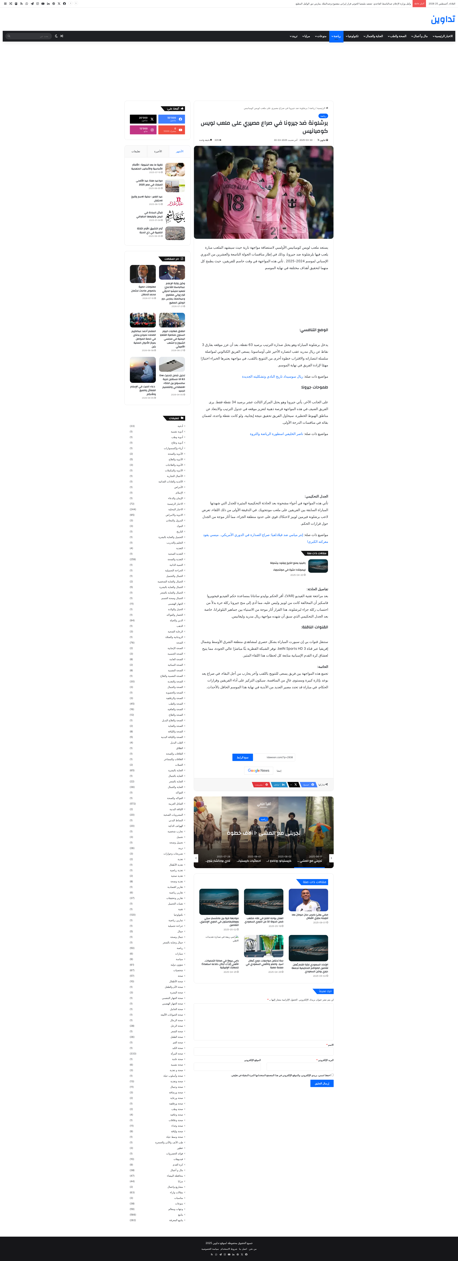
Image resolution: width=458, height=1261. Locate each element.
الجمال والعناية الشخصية (170, 581)
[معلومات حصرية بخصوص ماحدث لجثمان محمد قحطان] (143, 274)
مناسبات (178, 1198)
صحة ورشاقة (176, 1092)
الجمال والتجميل (174, 576)
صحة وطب (177, 1109)
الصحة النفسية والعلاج (171, 675)
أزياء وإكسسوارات (173, 448)
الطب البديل (176, 742)
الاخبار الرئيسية (444, 36)
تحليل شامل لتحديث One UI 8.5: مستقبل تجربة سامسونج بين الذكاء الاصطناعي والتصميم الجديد (172, 383)
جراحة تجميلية (175, 925)
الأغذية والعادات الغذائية (171, 481)
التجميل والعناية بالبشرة (171, 537)
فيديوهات (178, 1159)
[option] (264, 832)
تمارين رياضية (176, 920)
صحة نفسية (177, 1064)
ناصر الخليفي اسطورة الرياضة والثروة (276, 434)
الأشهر (179, 151)
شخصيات (178, 970)
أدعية (180, 426)
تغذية (180, 859)
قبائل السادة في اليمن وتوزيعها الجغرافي (149, 214)
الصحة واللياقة (175, 731)
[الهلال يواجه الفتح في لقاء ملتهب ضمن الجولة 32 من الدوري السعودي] (263, 902)
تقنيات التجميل (175, 903)
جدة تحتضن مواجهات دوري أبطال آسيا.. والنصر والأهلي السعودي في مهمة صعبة (264, 964)
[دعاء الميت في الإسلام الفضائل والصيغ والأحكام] (143, 370)
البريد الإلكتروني (325, 1060)
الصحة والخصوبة (174, 692)
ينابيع (180, 1214)
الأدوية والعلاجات (174, 464)
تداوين (322, 140)
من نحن (253, 1248)
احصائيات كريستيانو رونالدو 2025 (263, 833)
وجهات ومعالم (175, 1209)
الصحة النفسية (175, 670)
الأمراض (178, 487)
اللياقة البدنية (176, 809)
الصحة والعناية (175, 725)
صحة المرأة (177, 1053)
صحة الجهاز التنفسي (172, 998)
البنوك (180, 526)
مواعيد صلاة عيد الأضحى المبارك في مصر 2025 (149, 182)
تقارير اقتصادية (175, 887)
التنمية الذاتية (176, 564)
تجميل (180, 837)
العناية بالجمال (175, 775)
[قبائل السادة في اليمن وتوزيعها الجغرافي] (175, 217)
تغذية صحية (177, 875)
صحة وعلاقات (176, 1120)
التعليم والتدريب (175, 542)
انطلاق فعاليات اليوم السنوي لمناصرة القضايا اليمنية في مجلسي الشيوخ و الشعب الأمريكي (172, 339)
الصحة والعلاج (176, 714)
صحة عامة (177, 1059)
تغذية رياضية (176, 870)
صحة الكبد (177, 1048)
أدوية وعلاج (177, 442)
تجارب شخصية (175, 831)
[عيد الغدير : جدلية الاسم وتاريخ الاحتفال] (175, 201)
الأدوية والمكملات (174, 470)
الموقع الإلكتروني (252, 1060)
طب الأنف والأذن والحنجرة (169, 1142)
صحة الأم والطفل (174, 986)
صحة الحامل (176, 1009)
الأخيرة (158, 151)
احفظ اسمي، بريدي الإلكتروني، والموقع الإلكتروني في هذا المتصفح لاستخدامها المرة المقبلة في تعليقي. (281, 1075)
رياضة (337, 36)
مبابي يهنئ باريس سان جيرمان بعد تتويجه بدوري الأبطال (310, 916)
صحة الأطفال (176, 981)
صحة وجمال (176, 1086)
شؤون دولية (177, 964)
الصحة (179, 642)
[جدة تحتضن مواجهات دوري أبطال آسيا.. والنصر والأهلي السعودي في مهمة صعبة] (263, 946)
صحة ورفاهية (176, 1103)
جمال (180, 931)
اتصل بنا (243, 1248)
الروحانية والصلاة (174, 637)
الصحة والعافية (175, 709)
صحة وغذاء (177, 1125)
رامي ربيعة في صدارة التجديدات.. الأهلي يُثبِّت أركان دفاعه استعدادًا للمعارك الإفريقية (220, 964)
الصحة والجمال (175, 687)
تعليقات (135, 151)
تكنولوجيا (353, 36)
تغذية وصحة (176, 881)
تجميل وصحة (176, 842)
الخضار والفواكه (175, 614)
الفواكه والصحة (175, 798)
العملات (179, 764)
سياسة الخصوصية (210, 1248)
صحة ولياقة (177, 1131)
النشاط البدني (176, 820)
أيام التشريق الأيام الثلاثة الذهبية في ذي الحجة (150, 230)
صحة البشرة (176, 992)
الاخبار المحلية (175, 509)
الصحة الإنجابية (175, 648)
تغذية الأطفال (176, 864)
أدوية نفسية (177, 431)
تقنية (180, 909)
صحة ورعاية (176, 1098)
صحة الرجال (176, 1020)
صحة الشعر (177, 1031)
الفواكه (179, 792)
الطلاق (179, 748)
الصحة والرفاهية (174, 698)
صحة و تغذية (176, 1070)
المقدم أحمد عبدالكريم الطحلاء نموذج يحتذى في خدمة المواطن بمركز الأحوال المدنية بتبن (143, 339)
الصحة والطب (398, 36)
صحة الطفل (176, 1036)
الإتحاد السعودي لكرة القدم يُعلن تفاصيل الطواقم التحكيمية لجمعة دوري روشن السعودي (310, 968)
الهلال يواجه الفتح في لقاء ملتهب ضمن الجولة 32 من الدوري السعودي (264, 920)
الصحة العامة (176, 659)
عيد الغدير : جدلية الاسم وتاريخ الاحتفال (147, 198)
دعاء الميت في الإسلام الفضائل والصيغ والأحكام (143, 390)
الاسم (330, 1044)
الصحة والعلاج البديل (172, 720)
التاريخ (180, 531)
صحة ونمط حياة (174, 1136)
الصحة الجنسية (175, 653)
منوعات (322, 36)
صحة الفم (178, 1042)
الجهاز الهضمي (175, 603)
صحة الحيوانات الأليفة (172, 1014)
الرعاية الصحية (175, 631)
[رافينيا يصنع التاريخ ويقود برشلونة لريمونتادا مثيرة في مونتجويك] (318, 566)
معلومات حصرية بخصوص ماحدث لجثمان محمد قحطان (384, 3)
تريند (294, 36)
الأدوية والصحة (175, 453)
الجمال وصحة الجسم (172, 598)
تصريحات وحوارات (173, 853)
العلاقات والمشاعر (173, 759)
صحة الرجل (177, 1025)
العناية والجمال (374, 36)
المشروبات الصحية (173, 814)
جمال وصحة (176, 936)
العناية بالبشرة (175, 770)
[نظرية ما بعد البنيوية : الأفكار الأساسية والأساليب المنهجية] (175, 169)
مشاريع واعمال (175, 1186)
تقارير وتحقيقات (174, 898)
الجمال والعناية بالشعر (171, 592)
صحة (180, 975)
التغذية (179, 548)
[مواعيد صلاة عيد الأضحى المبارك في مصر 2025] (175, 185)
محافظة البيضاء (175, 1175)
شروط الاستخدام (229, 1248)
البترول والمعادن (174, 520)
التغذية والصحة (175, 559)
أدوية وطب (177, 437)
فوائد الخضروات (174, 1153)
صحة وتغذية (176, 1081)
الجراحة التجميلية (174, 570)
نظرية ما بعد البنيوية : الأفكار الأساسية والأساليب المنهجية (147, 166)
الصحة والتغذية (175, 681)
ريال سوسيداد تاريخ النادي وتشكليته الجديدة (272, 376)
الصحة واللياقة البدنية (172, 737)
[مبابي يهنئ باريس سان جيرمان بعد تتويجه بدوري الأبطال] (308, 900)
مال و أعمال (420, 36)
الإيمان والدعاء (175, 498)
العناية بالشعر (176, 781)
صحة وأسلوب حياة (173, 1075)
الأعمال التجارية (175, 476)
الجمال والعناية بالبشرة (171, 587)
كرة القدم (178, 1164)
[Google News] (258, 771)
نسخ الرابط (243, 757)
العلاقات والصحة (174, 753)
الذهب (180, 625)
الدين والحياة (176, 620)
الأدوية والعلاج (176, 459)
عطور (180, 1148)
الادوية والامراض (174, 514)
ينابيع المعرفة (176, 1220)
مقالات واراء (176, 1192)
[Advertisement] (229, 70)
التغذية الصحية (175, 553)
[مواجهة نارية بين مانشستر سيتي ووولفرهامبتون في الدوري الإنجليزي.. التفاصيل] (219, 902)
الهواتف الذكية (175, 825)
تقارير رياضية (176, 892)
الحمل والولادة (175, 609)
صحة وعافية (176, 1114)
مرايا (307, 36)
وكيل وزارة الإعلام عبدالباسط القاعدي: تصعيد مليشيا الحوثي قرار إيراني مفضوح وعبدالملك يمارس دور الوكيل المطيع (173, 293)
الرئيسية (321, 108)
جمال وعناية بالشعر (173, 942)
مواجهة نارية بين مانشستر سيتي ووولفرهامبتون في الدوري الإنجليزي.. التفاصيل (219, 921)
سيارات (179, 953)
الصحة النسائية (175, 664)
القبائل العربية (176, 803)
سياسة (179, 959)
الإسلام (179, 492)
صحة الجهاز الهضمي (172, 1003)
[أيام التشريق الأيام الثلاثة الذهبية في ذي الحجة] (175, 233)
